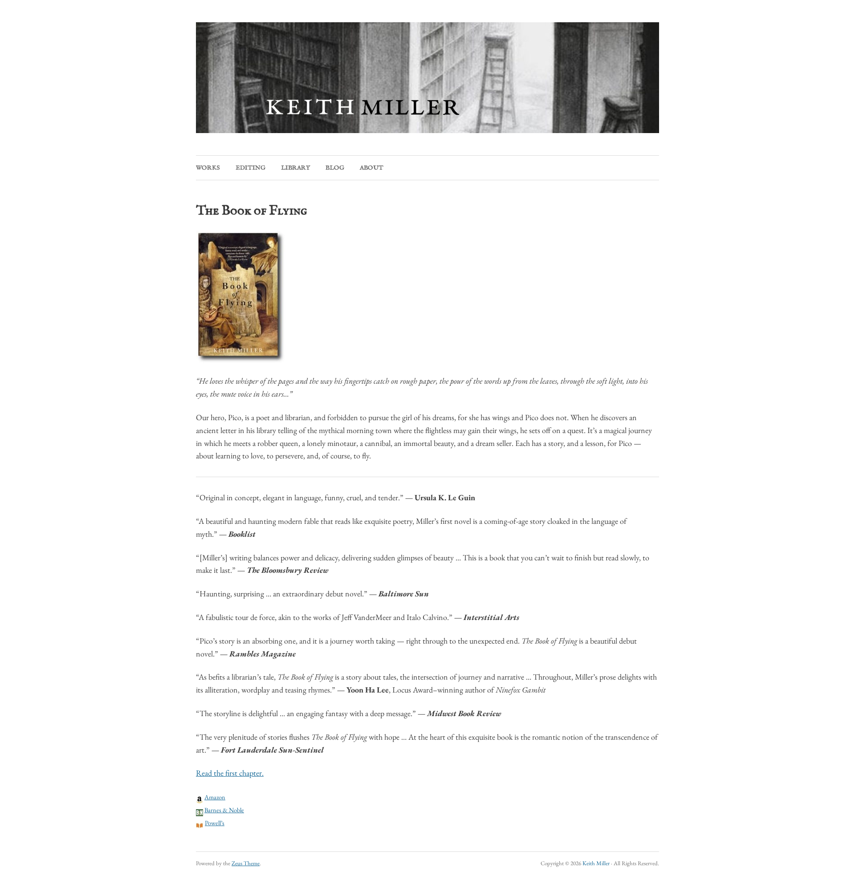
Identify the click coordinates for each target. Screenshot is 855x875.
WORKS (208, 168)
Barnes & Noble (224, 810)
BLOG (335, 168)
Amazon (214, 797)
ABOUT (371, 168)
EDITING (250, 168)
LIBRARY (295, 168)
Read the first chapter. (230, 773)
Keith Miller (596, 863)
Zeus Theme (246, 863)
